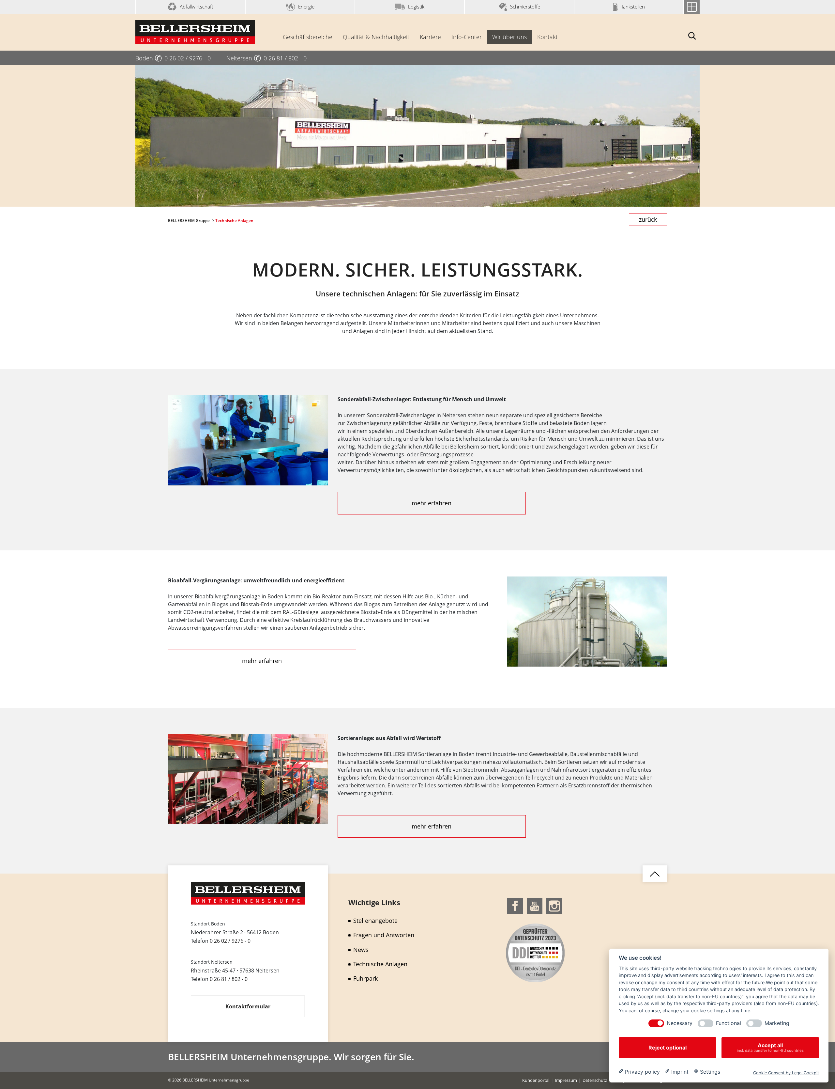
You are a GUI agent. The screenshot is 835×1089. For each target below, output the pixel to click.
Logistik (416, 6)
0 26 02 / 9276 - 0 (230, 940)
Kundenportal (535, 1080)
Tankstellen (633, 6)
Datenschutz (595, 1080)
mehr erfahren (431, 503)
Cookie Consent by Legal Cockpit (786, 1072)
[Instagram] (554, 905)
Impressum (566, 1080)
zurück (648, 219)
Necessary (679, 1023)
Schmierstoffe (525, 6)
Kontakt (547, 37)
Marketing (777, 1023)
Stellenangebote (375, 920)
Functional (728, 1023)
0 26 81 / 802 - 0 (229, 979)
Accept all (770, 1047)
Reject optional (667, 1047)
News (361, 950)
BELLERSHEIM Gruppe (189, 220)
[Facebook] (515, 905)
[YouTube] (534, 905)
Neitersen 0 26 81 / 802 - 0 (266, 58)
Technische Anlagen (380, 964)
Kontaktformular (247, 1006)
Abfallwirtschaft (196, 6)
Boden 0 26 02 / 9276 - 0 (173, 58)
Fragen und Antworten (383, 935)
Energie (306, 6)
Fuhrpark (365, 978)
